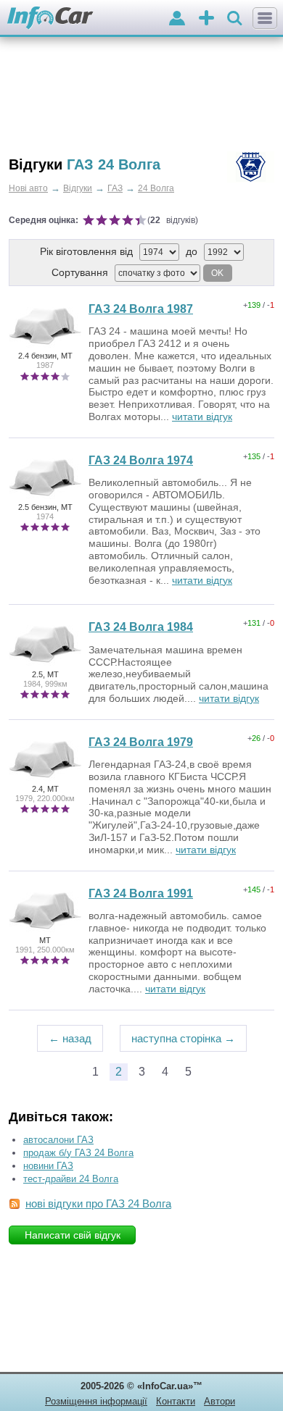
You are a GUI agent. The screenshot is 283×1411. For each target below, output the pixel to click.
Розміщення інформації (96, 1401)
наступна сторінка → (183, 1038)
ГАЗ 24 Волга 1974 (141, 460)
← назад (70, 1038)
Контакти (175, 1401)
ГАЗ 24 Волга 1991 (141, 893)
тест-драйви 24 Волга (70, 1178)
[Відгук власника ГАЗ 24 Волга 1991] (45, 931)
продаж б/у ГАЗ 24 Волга (78, 1152)
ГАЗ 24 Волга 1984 (141, 627)
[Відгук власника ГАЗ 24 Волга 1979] (45, 779)
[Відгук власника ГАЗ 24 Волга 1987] (45, 346)
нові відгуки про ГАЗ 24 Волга (98, 1203)
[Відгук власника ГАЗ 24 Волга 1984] (45, 664)
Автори (219, 1401)
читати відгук (202, 416)
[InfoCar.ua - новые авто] (50, 18)
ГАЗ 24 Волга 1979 (141, 742)
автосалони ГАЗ (58, 1139)
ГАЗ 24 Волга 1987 (141, 309)
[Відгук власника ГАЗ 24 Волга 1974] (45, 498)
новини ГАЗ (48, 1165)
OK (217, 273)
